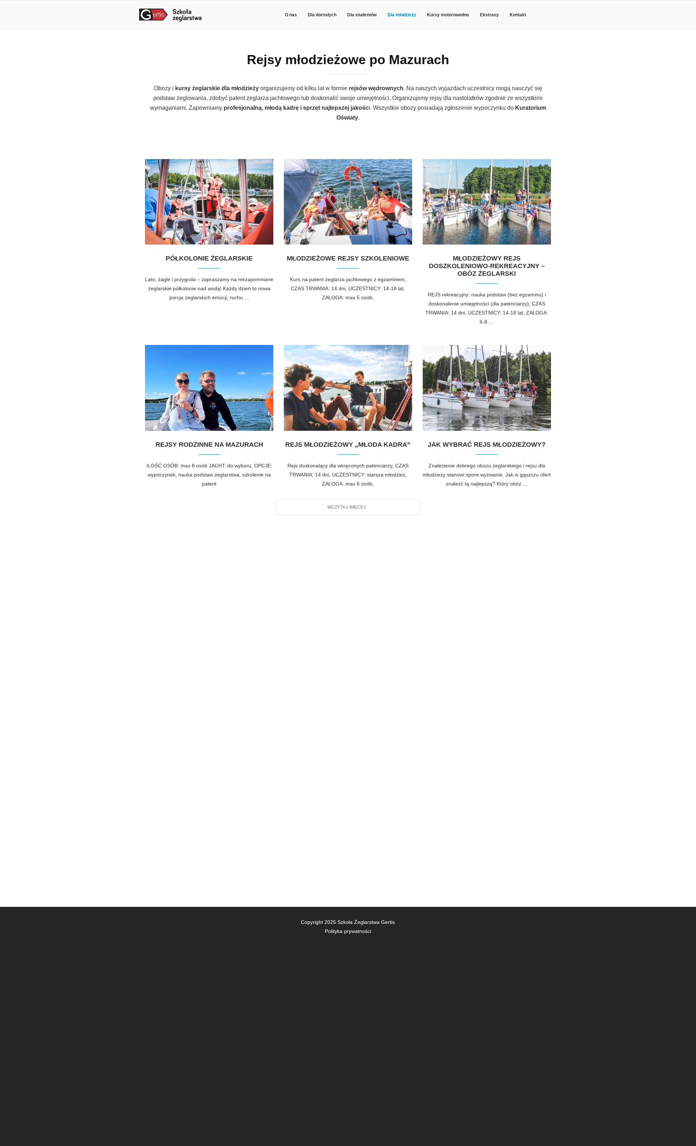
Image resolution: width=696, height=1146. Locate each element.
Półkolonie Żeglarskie (209, 258)
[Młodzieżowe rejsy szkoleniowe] (348, 202)
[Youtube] (557, 921)
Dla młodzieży (402, 14)
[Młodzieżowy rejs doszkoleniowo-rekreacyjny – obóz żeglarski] (487, 202)
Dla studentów (362, 14)
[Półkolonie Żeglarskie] (209, 202)
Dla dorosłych (322, 14)
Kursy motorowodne (448, 14)
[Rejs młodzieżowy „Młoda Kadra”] (348, 387)
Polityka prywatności (348, 931)
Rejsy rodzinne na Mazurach (209, 444)
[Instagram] (551, 921)
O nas (291, 14)
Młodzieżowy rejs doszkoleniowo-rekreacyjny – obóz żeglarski (487, 266)
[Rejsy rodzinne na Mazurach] (209, 387)
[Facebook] (551, 14)
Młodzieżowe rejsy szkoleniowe (348, 258)
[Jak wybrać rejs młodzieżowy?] (487, 387)
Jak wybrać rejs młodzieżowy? (487, 444)
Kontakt (518, 14)
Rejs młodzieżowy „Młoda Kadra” (347, 444)
